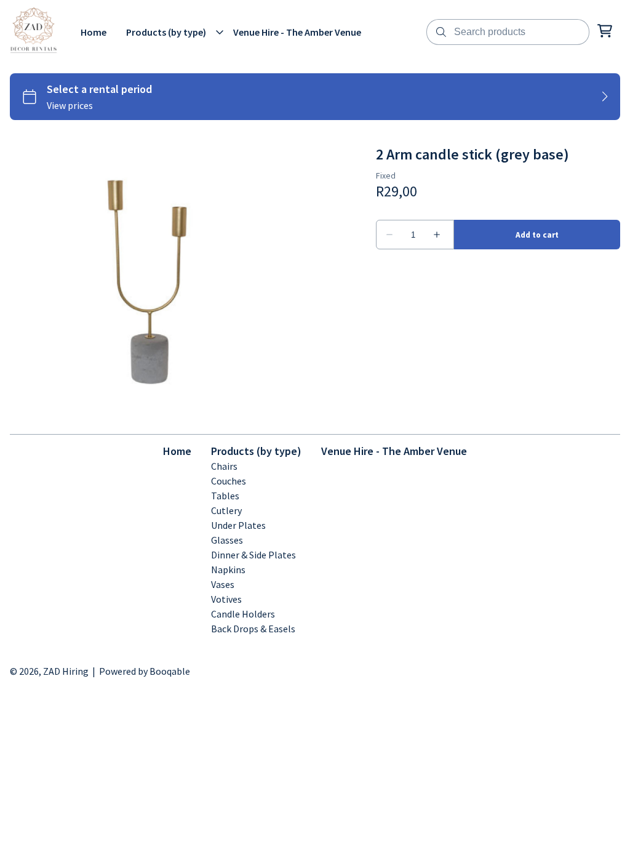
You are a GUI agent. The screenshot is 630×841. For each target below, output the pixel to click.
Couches (228, 481)
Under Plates (238, 525)
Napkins (228, 569)
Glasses (227, 540)
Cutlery (226, 510)
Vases (222, 584)
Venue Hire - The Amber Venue (394, 451)
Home (177, 451)
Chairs (224, 466)
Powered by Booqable (144, 671)
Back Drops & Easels (253, 628)
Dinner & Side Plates (253, 555)
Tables (225, 495)
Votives (226, 599)
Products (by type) (256, 451)
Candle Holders (243, 614)
